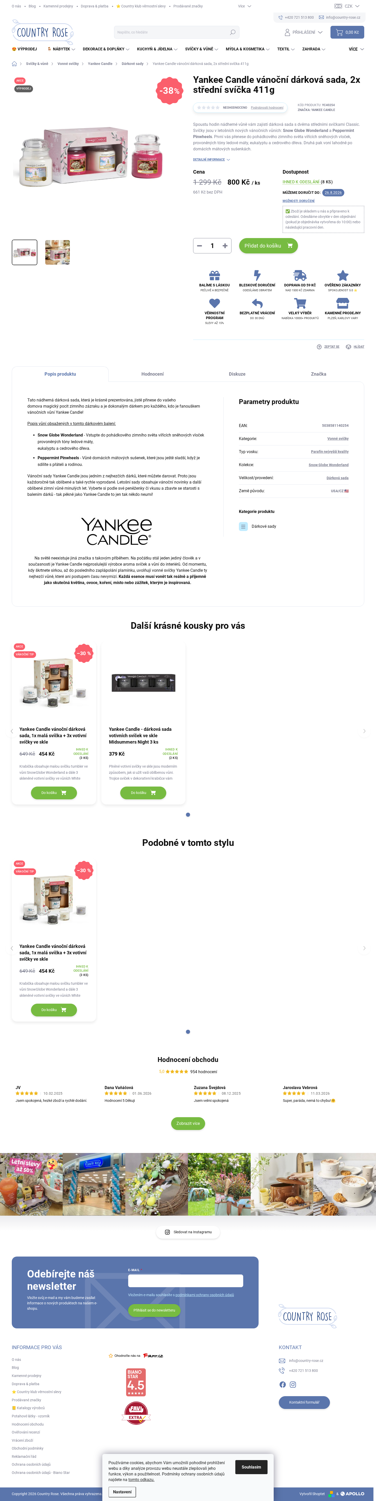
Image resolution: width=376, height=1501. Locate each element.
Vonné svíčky (338, 438)
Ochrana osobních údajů (31, 1464)
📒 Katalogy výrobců (28, 1408)
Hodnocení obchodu (188, 1059)
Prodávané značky (188, 6)
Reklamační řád (24, 1456)
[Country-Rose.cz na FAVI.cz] (136, 1413)
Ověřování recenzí (26, 1432)
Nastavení (122, 1491)
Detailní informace (209, 159)
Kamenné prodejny (58, 6)
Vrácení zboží (22, 1440)
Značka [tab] (318, 374)
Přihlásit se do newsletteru (154, 1310)
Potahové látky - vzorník (31, 1416)
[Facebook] (282, 1383)
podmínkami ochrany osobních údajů (204, 1295)
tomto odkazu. (141, 1479)
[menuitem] (26, 49)
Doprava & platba (94, 6)
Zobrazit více (188, 1123)
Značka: (316, 110)
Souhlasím (251, 1467)
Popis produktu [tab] (60, 374)
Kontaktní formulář (304, 1402)
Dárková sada (338, 478)
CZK (348, 6)
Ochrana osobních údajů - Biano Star (41, 1473)
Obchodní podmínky (27, 1448)
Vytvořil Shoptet (312, 1494)
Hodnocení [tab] (152, 374)
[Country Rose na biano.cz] (136, 1382)
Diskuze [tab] (237, 374)
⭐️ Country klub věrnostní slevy (141, 6)
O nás (16, 6)
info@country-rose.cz (306, 1361)
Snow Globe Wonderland (329, 465)
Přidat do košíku (263, 246)
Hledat (232, 32)
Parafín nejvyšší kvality (330, 452)
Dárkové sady (264, 526)
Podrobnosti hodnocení (267, 107)
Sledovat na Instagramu (193, 1232)
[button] (188, 815)
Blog (32, 6)
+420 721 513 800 (303, 1371)
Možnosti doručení (299, 201)
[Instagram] (293, 1383)
